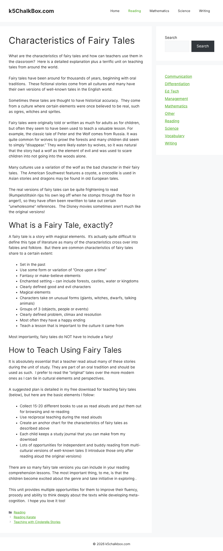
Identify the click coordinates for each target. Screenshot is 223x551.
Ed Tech (172, 91)
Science (184, 11)
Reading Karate (25, 517)
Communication (178, 76)
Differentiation (177, 84)
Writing (204, 11)
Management (176, 99)
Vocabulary (174, 136)
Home (115, 11)
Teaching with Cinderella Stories (37, 522)
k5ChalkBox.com (31, 11)
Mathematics (159, 11)
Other (170, 113)
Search (171, 37)
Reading (134, 11)
